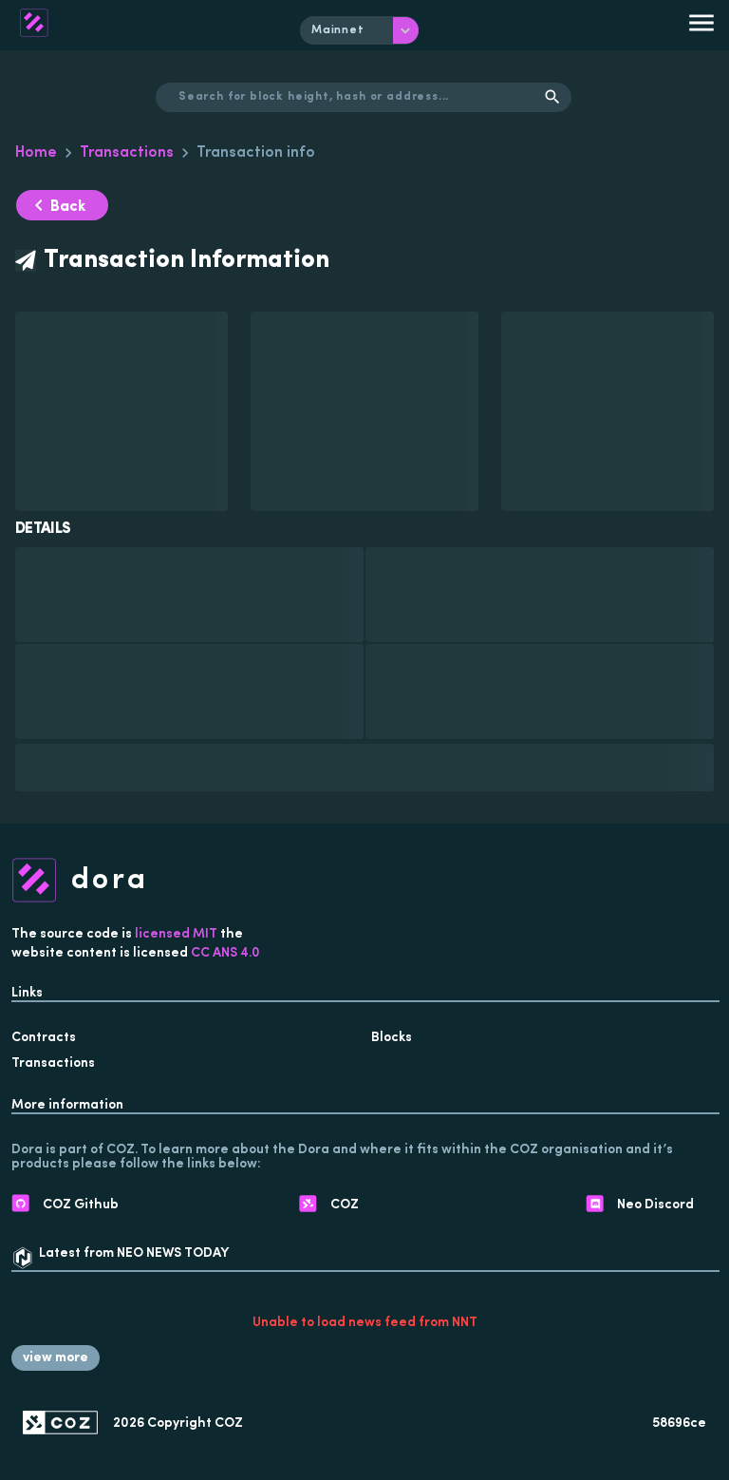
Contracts (43, 1038)
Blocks (391, 1038)
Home (36, 153)
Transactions (127, 153)
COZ (229, 1423)
